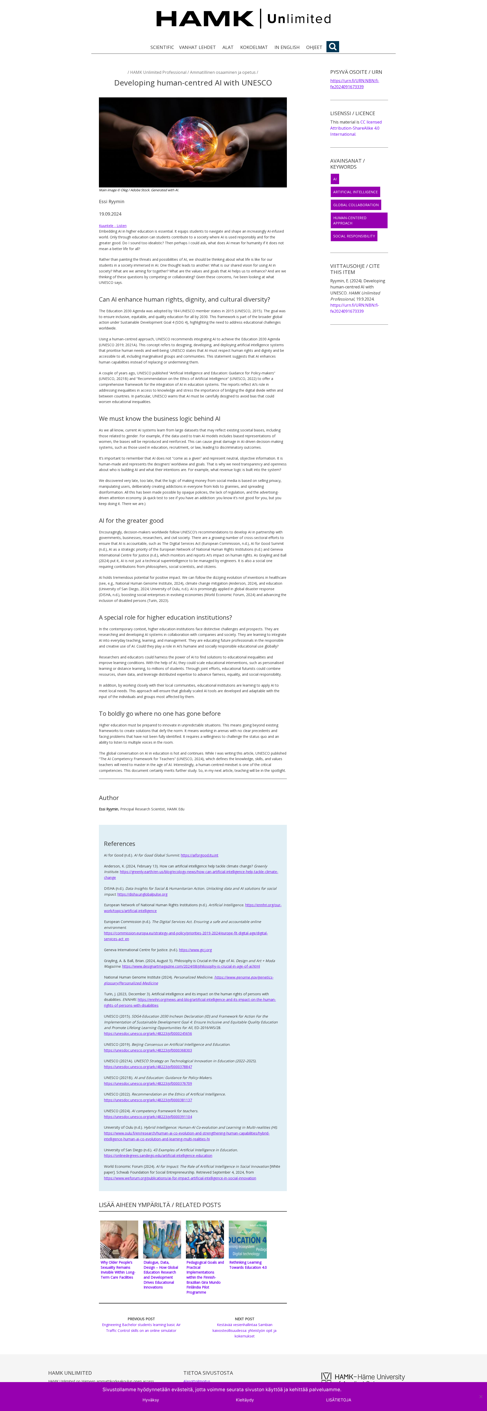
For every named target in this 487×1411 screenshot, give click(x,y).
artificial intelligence (355, 191)
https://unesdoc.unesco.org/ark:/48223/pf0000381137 (148, 1100)
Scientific (162, 47)
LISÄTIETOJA (338, 1399)
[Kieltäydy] (480, 1396)
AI (335, 179)
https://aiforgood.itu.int (199, 855)
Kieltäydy (245, 1399)
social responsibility (354, 236)
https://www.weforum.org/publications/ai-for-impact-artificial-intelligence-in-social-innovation (180, 1178)
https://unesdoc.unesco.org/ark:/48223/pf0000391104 (148, 1116)
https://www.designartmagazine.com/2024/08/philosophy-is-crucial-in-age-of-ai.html (191, 966)
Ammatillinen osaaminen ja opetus (223, 72)
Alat (228, 47)
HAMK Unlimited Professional (158, 72)
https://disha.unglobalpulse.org (142, 894)
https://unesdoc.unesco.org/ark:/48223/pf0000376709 (148, 1083)
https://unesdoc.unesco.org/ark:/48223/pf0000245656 (148, 1033)
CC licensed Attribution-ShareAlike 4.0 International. (356, 128)
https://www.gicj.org (195, 949)
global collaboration (356, 204)
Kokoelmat (254, 47)
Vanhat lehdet (197, 47)
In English (287, 47)
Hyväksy (151, 1399)
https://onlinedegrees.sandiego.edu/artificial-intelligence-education (158, 1155)
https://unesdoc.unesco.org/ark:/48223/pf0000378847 (148, 1066)
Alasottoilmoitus (196, 1381)
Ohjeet (314, 47)
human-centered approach (350, 220)
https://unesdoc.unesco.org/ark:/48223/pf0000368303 (148, 1050)
